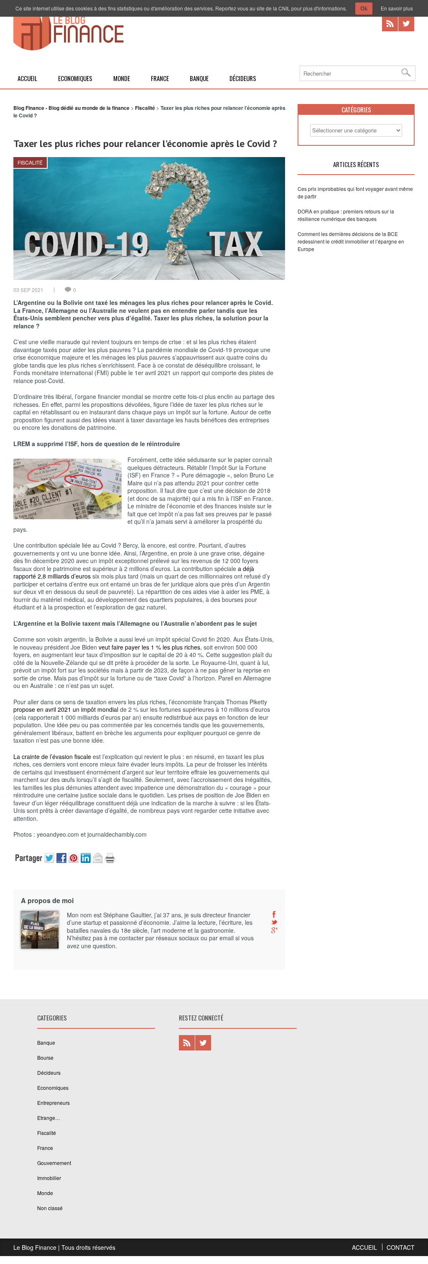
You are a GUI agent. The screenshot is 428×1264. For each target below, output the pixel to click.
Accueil (27, 78)
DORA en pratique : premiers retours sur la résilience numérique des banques (346, 215)
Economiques (75, 78)
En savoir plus (397, 8)
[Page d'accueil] (68, 49)
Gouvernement (54, 1162)
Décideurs (242, 78)
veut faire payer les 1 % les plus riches (149, 647)
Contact (401, 1247)
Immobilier (49, 1177)
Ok (363, 8)
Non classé (50, 1207)
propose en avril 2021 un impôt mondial (65, 709)
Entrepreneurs (53, 1102)
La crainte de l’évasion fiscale (52, 756)
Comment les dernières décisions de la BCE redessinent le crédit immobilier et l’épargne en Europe (351, 241)
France (160, 78)
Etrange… (48, 1117)
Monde (121, 78)
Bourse (45, 1057)
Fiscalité (30, 162)
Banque (199, 78)
